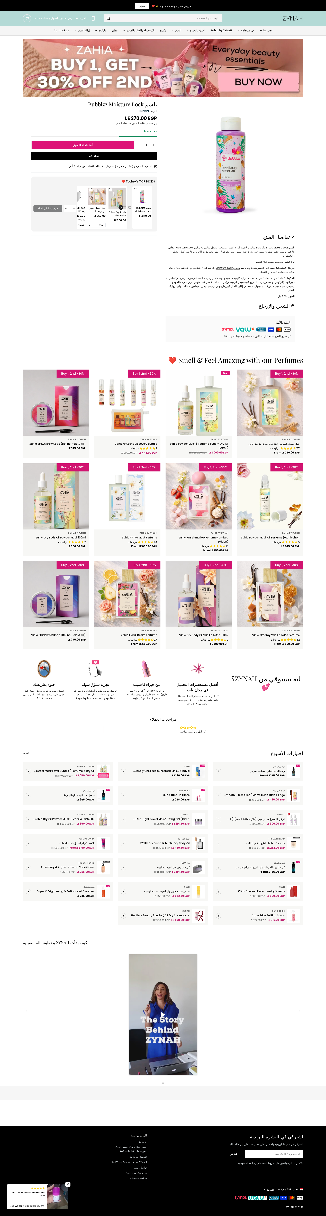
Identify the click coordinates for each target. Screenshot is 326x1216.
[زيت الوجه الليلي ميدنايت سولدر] (293, 771)
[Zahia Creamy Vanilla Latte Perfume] (270, 594)
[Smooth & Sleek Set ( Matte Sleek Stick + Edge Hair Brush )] (293, 795)
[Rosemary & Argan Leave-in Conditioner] (103, 867)
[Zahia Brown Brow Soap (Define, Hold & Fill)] (56, 403)
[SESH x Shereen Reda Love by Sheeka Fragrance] (293, 892)
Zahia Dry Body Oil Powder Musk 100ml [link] (117, 214)
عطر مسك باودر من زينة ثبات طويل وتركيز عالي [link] (97, 209)
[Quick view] (247, 377)
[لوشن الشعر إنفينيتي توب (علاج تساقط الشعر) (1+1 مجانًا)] (293, 819)
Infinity (280, 814)
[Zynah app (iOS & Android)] (93, 18)
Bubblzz (144, 111)
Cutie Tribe (183, 790)
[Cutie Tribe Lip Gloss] (198, 795)
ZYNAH (186, 911)
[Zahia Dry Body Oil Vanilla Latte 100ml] (199, 594)
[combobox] (163, 18)
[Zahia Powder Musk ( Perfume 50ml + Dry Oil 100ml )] (199, 403)
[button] (121, 207)
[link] (142, 196)
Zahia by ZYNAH (291, 439)
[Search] (108, 18)
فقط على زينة (279, 790)
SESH (187, 766)
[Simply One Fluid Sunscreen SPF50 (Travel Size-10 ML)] (198, 771)
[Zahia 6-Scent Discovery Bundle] (127, 403)
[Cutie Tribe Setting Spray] (293, 916)
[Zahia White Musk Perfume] (127, 496)
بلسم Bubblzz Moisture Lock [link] (143, 209)
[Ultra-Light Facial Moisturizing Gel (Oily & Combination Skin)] (198, 819)
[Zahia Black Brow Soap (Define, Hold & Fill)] (56, 594)
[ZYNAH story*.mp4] (163, 1015)
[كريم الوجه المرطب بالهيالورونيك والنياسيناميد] (293, 867)
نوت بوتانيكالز (279, 766)
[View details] (218, 771)
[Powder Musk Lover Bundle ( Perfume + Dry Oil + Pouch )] (103, 771)
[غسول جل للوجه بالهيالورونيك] (103, 795)
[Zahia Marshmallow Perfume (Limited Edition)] (199, 496)
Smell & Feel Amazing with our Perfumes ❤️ (235, 359)
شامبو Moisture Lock (188, 247)
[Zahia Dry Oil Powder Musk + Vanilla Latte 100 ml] (103, 819)
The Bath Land (276, 838)
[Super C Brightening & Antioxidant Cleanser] (103, 892)
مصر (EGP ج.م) (289, 1189)
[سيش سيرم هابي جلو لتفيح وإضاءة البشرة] (198, 892)
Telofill (185, 814)
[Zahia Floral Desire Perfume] (127, 594)
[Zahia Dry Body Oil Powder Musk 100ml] (56, 496)
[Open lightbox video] (163, 1015)
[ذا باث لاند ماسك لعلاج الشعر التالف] (293, 843)
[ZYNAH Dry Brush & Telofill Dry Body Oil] (198, 843)
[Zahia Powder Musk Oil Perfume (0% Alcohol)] (270, 496)
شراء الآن (94, 156)
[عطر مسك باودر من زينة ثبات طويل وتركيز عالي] (270, 403)
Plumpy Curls (87, 838)
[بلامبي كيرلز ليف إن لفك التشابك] (103, 843)
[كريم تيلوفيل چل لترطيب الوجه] (198, 867)
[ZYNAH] (163, 68)
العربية (82, 18)
